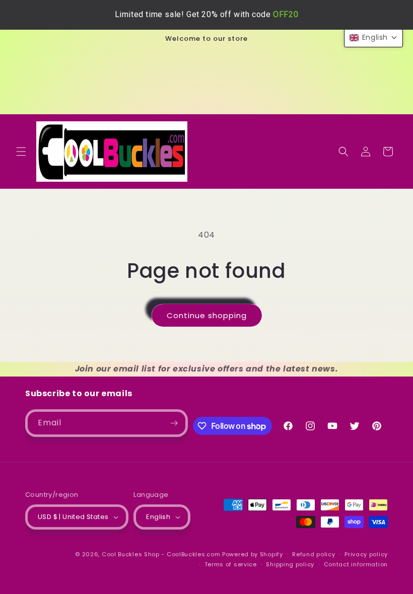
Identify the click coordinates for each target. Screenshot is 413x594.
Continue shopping (207, 315)
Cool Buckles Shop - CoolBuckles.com (161, 554)
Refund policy (313, 554)
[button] (21, 151)
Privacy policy (366, 554)
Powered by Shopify (252, 554)
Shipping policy (290, 564)
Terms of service (230, 564)
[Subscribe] (174, 423)
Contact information (356, 564)
